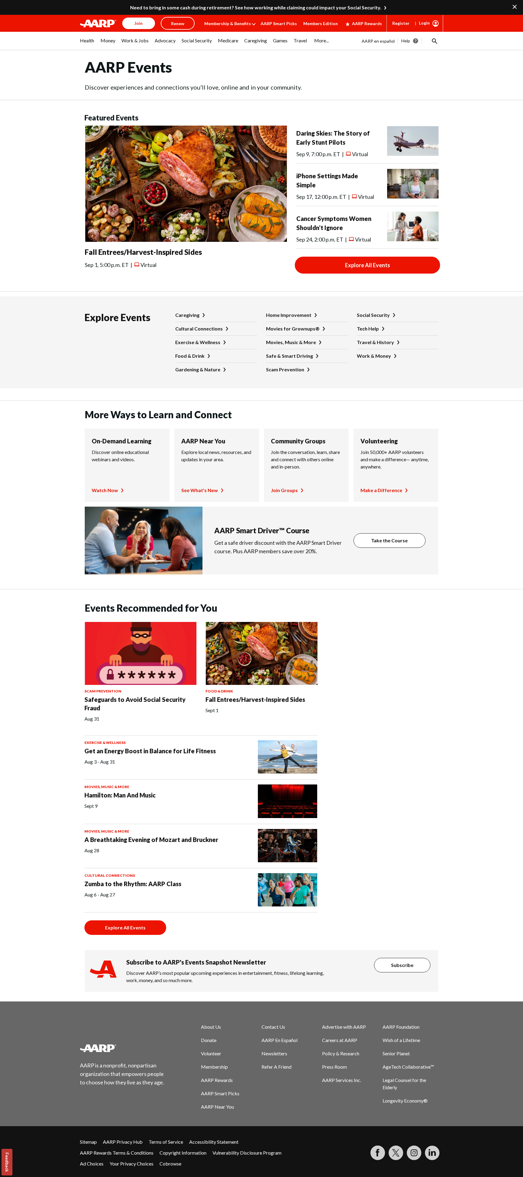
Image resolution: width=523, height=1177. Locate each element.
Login (424, 22)
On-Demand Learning (121, 441)
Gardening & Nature (197, 369)
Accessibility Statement (213, 1142)
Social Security (373, 315)
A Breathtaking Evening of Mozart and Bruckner (151, 839)
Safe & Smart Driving (289, 356)
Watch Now (105, 490)
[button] (434, 41)
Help (405, 40)
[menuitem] (87, 44)
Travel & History (375, 342)
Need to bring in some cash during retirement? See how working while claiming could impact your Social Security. (255, 7)
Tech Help (368, 328)
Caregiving (187, 315)
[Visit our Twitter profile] (396, 1153)
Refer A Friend (276, 1067)
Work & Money (374, 356)
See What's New (199, 490)
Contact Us (273, 1027)
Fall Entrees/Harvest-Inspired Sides (143, 252)
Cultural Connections (199, 328)
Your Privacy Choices (131, 1163)
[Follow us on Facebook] (377, 1153)
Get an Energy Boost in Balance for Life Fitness (150, 751)
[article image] (186, 240)
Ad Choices (92, 1163)
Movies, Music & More (291, 342)
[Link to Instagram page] (414, 1153)
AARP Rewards (367, 23)
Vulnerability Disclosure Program (246, 1153)
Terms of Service (166, 1142)
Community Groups (298, 441)
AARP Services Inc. (341, 1080)
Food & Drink (190, 356)
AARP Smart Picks (279, 23)
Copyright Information (183, 1153)
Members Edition (320, 23)
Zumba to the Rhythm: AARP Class (132, 883)
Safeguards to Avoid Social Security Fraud (135, 704)
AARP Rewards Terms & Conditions (116, 1153)
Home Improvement (288, 315)
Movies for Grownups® (293, 328)
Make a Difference (381, 490)
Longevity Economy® (405, 1100)
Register (401, 23)
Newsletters (274, 1053)
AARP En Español (280, 1040)
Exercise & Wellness (197, 342)
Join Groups (284, 490)
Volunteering (379, 441)
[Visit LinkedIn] (432, 1153)
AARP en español (378, 41)
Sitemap (88, 1142)
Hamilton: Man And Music (120, 795)
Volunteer (211, 1053)
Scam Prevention (285, 369)
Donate (208, 1040)
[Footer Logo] (122, 1048)
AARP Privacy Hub (123, 1142)
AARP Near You (203, 441)
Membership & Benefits (227, 23)
